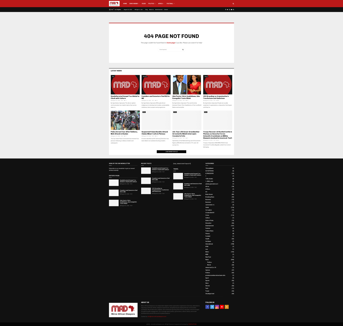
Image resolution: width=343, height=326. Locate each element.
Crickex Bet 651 (209, 212)
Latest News (116, 71)
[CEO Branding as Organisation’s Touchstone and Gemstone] (217, 84)
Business (145, 76)
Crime (175, 112)
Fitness (207, 233)
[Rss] (227, 307)
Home (125, 3)
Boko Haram (134, 3)
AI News (207, 189)
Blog (146, 9)
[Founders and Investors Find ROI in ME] (156, 84)
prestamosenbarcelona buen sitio (215, 275)
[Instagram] (217, 307)
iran (206, 249)
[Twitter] (212, 307)
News (113, 76)
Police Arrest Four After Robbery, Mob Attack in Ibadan (124, 133)
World (209, 265)
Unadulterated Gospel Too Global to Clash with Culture (125, 97)
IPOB (206, 246)
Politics (151, 3)
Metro (207, 252)
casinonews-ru (209, 204)
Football (170, 3)
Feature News (209, 231)
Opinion (206, 76)
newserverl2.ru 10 (210, 267)
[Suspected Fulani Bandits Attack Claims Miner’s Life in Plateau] (156, 120)
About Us (151, 9)
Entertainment (209, 225)
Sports (207, 280)
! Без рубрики (209, 168)
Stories (207, 285)
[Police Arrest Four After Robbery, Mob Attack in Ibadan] (125, 120)
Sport (207, 278)
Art (206, 191)
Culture (207, 218)
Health (207, 238)
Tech (206, 288)
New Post (208, 257)
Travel (207, 291)
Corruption (208, 210)
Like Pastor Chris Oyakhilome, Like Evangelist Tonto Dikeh (186, 97)
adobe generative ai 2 (211, 184)
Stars (207, 283)
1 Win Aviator (209, 178)
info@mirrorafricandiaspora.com (157, 316)
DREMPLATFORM (192, 324)
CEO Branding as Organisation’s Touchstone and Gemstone (216, 97)
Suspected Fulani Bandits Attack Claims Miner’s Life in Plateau (155, 133)
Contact (166, 9)
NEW (206, 254)
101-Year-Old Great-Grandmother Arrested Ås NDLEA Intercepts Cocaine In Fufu (186, 134)
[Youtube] (222, 307)
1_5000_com (209, 181)
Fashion (207, 228)
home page (171, 43)
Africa (160, 3)
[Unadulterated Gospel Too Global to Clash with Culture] (125, 84)
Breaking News (209, 197)
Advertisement (158, 9)
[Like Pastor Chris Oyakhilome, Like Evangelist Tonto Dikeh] (186, 84)
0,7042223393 (209, 173)
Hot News (208, 241)
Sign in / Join (139, 9)
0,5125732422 (209, 171)
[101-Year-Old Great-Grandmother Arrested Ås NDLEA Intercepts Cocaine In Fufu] (186, 120)
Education (208, 223)
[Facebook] (207, 307)
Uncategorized (209, 293)
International (209, 244)
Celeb (144, 3)
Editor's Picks (209, 220)
